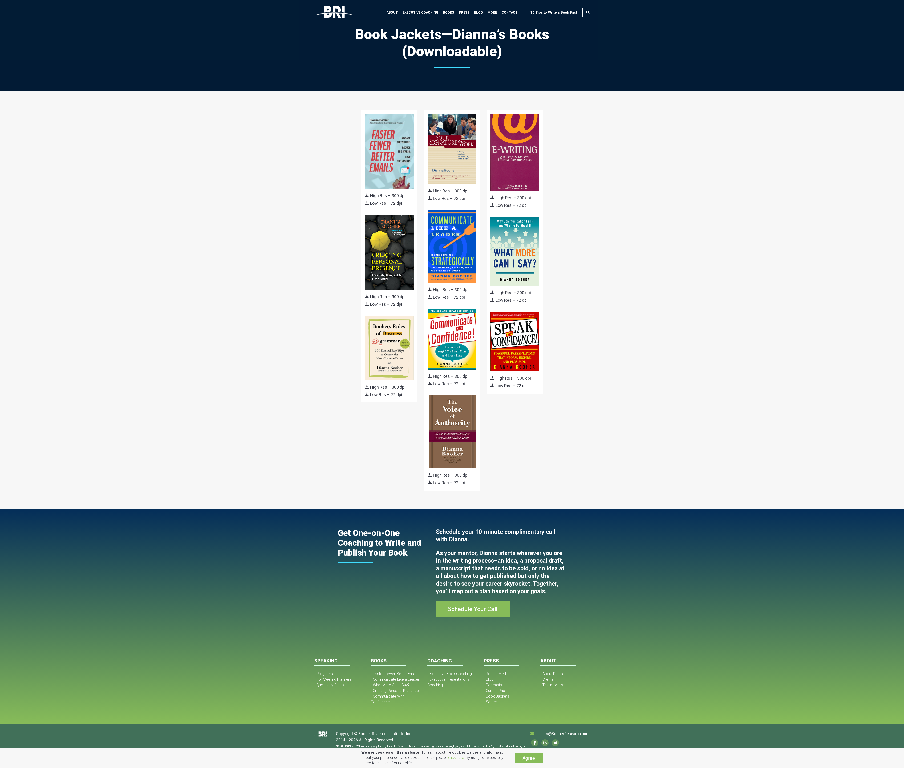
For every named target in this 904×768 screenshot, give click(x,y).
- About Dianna (552, 673)
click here (456, 757)
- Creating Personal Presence (395, 690)
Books (448, 12)
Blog (478, 12)
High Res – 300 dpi (387, 195)
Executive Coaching (420, 12)
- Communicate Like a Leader (395, 679)
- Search (491, 702)
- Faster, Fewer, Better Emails (395, 673)
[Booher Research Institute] (334, 11)
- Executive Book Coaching (449, 673)
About (392, 12)
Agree (528, 757)
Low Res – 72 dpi (385, 203)
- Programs (323, 673)
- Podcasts (493, 685)
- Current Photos (497, 690)
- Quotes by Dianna (329, 685)
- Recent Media (496, 673)
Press (464, 12)
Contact (510, 12)
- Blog (488, 679)
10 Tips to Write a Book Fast (553, 12)
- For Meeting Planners (332, 679)
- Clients (546, 679)
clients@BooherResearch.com (563, 733)
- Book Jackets (496, 696)
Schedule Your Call (473, 609)
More (492, 12)
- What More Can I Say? (390, 685)
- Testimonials (551, 685)
